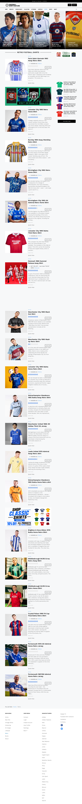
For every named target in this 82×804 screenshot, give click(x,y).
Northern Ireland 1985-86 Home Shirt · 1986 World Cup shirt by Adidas (70, 83)
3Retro (40, 63)
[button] (28, 730)
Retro (29, 56)
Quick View (48, 67)
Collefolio (45, 1)
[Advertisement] (16, 299)
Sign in (74, 4)
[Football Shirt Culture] (12, 5)
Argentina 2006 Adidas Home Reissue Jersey (23, 44)
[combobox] (76, 9)
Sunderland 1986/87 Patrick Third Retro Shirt (73, 44)
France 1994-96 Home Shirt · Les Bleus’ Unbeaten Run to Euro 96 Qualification (70, 98)
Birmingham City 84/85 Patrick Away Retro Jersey (40, 44)
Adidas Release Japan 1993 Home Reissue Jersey (8, 44)
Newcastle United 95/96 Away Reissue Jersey (57, 44)
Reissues (36, 268)
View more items (66, 121)
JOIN (70, 4)
